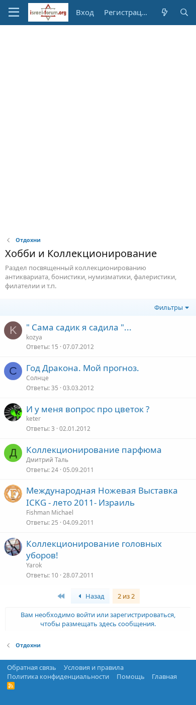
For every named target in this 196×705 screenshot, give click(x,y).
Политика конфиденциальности (58, 676)
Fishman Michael (49, 512)
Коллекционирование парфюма (94, 449)
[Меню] (14, 12)
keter (33, 418)
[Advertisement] (98, 128)
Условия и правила (94, 667)
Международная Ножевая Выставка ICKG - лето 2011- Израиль (102, 496)
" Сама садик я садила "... (79, 327)
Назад (94, 596)
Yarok (34, 565)
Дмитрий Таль (47, 459)
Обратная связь (31, 667)
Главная (164, 676)
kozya (34, 337)
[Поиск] (184, 12)
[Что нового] (164, 12)
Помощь (131, 676)
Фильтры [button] (168, 307)
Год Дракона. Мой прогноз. (82, 368)
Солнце (37, 378)
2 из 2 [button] (126, 596)
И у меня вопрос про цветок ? (87, 409)
